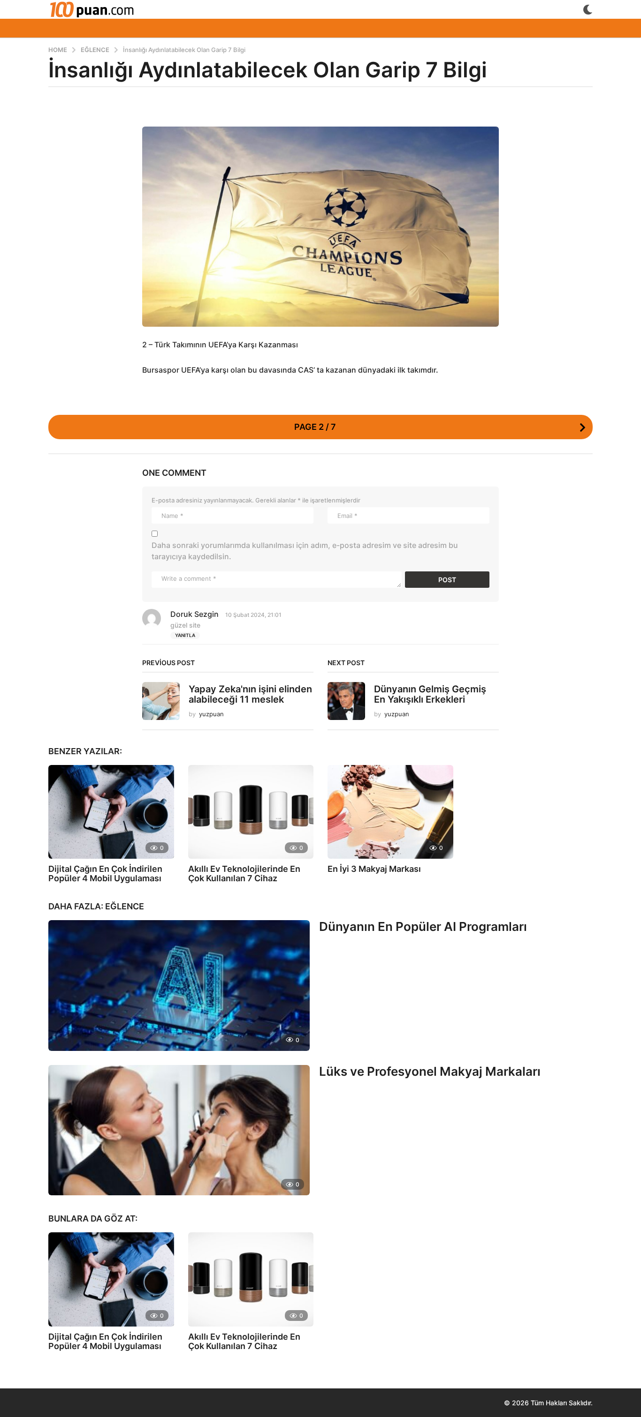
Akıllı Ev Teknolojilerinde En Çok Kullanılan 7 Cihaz (244, 873)
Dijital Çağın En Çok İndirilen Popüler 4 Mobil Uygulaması (105, 873)
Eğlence (124, 906)
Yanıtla (185, 635)
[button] (588, 9)
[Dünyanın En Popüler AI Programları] (179, 985)
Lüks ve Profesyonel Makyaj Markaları (430, 1071)
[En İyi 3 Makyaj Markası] (390, 812)
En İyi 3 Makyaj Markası (374, 869)
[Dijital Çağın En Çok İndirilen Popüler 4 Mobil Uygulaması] (111, 812)
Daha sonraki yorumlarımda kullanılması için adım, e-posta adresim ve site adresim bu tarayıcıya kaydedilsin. (305, 550)
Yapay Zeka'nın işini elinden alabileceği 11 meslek (250, 694)
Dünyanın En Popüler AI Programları (423, 926)
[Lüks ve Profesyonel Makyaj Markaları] (179, 1130)
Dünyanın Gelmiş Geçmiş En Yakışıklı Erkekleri (430, 694)
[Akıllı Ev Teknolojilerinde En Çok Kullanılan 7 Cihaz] (251, 812)
